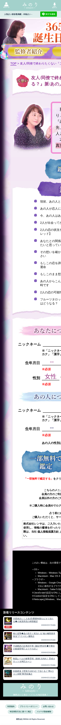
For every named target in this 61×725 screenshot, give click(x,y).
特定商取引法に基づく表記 (20, 711)
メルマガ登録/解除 (44, 711)
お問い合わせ (48, 706)
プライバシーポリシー (29, 706)
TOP (13, 63)
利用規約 (11, 706)
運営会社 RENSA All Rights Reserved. (30, 719)
